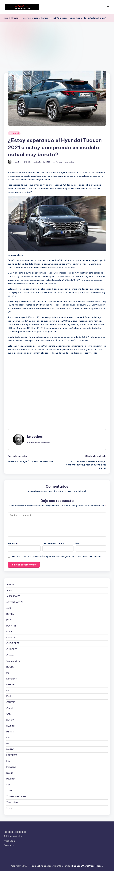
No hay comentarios (65, 162)
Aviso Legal (9, 841)
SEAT (9, 784)
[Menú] (108, 7)
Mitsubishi (11, 767)
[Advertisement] (57, 44)
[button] (38, 442)
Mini (8, 761)
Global (9, 708)
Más (8, 743)
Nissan (9, 773)
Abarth (10, 584)
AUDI (8, 608)
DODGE (10, 667)
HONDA (10, 720)
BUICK (9, 631)
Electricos (11, 678)
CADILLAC (11, 637)
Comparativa (13, 661)
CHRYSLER (11, 649)
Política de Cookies (13, 836)
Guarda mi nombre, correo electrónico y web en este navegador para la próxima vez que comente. (57, 556)
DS (7, 672)
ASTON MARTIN (14, 602)
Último (9, 808)
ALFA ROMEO (13, 596)
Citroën (10, 655)
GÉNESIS (10, 702)
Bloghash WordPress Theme (87, 866)
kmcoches (35, 436)
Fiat (8, 690)
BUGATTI (11, 625)
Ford (8, 696)
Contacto (9, 845)
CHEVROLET (12, 643)
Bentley (10, 614)
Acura (9, 590)
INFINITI (10, 731)
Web (77, 543)
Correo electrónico (54, 543)
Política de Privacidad (15, 832)
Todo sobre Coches (16, 796)
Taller (9, 790)
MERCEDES (12, 755)
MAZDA (10, 749)
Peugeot (10, 778)
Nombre (13, 543)
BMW (9, 619)
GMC (8, 714)
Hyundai (14, 133)
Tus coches (12, 802)
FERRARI (10, 684)
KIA (8, 737)
